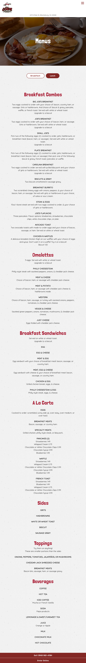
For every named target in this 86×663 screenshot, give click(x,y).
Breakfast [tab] (35, 76)
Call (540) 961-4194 (43, 655)
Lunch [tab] (52, 76)
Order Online (52, 660)
